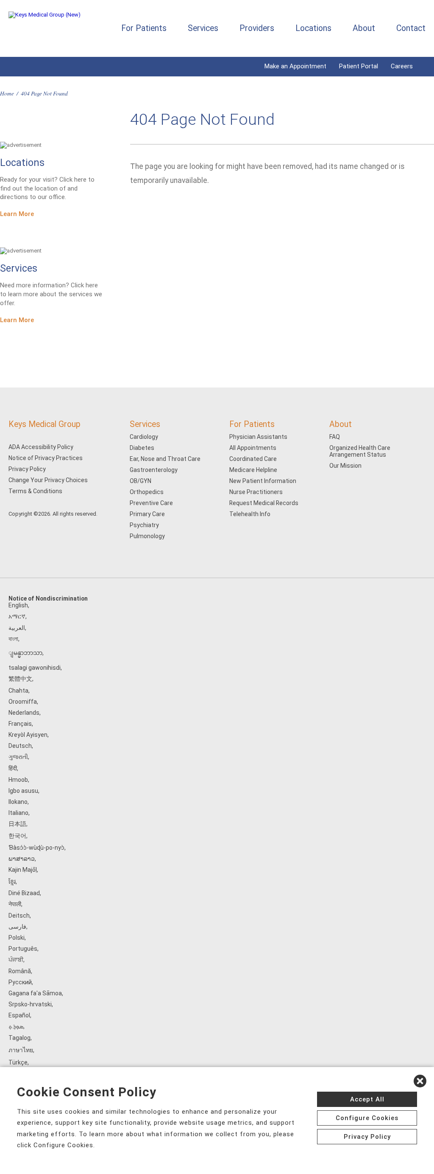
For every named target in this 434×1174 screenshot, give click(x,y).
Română (19, 971)
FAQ (334, 436)
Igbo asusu (23, 790)
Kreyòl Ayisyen (27, 734)
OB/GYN (140, 480)
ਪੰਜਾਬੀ (15, 959)
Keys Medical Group (44, 424)
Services (203, 28)
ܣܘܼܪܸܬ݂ (15, 1026)
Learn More (17, 214)
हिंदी (12, 768)
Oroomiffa (22, 701)
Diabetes (142, 447)
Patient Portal (358, 66)
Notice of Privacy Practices (45, 458)
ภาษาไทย (20, 1050)
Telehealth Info (249, 514)
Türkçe (18, 1062)
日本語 (17, 823)
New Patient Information (262, 480)
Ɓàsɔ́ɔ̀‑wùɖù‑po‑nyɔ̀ (36, 847)
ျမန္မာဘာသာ (25, 652)
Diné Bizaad (24, 893)
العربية (16, 627)
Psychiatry (144, 525)
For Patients (144, 28)
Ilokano (18, 801)
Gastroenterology (154, 469)
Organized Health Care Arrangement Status (359, 451)
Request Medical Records (263, 503)
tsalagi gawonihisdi (34, 667)
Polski (16, 937)
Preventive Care (151, 503)
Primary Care (147, 514)
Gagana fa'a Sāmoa (35, 993)
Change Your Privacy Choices (48, 480)
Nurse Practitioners (256, 492)
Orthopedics (147, 492)
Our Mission (345, 465)
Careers (402, 66)
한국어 (17, 835)
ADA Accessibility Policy (40, 447)
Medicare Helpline (253, 469)
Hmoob (18, 779)
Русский (20, 982)
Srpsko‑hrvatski (30, 1004)
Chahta (18, 690)
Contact (411, 28)
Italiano (18, 812)
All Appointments (252, 447)
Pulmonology (147, 536)
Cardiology (144, 436)
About (364, 28)
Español (19, 1015)
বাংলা (13, 638)
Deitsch (19, 915)
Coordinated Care (253, 458)
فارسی (17, 926)
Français (20, 723)
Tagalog (19, 1037)
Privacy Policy (27, 469)
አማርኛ (16, 616)
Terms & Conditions (35, 491)
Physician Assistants (258, 436)
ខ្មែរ (12, 881)
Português (22, 948)
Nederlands (23, 712)
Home (7, 93)
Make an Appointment (295, 66)
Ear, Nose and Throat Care (165, 458)
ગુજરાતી (18, 756)
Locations (313, 28)
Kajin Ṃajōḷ (22, 869)
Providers (256, 28)
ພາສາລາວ (21, 858)
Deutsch (20, 745)
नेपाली (14, 904)
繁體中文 (20, 678)
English (18, 605)
